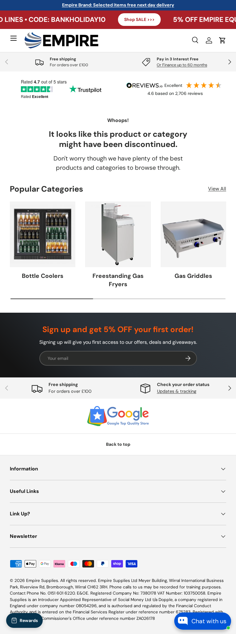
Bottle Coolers (42, 276)
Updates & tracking (176, 391)
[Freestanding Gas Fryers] (117, 234)
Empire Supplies (42, 580)
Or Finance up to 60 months (182, 64)
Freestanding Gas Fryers (118, 280)
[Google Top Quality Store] (118, 416)
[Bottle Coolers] (42, 234)
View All (217, 188)
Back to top (118, 444)
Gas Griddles (193, 276)
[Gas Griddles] (193, 234)
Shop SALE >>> (125, 19)
